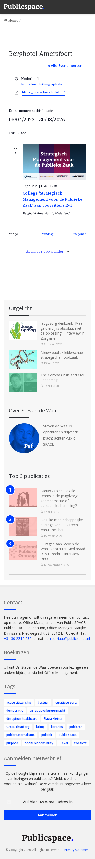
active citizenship (18, 702)
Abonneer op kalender (45, 251)
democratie (14, 710)
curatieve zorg (66, 702)
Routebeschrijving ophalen (42, 84)
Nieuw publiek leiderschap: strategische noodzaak (62, 355)
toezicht (80, 743)
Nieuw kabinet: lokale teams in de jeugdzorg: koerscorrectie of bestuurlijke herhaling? (59, 498)
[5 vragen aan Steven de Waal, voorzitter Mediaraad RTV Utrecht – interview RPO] (23, 550)
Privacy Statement (77, 850)
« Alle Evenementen (65, 65)
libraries (57, 727)
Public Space (68, 735)
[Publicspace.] (24, 7)
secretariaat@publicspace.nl (67, 638)
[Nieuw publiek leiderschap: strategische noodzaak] (23, 359)
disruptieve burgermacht (47, 710)
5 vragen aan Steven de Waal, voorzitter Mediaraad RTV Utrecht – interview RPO (63, 551)
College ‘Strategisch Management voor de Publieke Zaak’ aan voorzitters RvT (52, 199)
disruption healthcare (21, 718)
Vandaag (47, 234)
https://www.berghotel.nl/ (43, 92)
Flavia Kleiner (53, 718)
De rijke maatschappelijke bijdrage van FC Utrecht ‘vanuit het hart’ (62, 524)
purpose (12, 743)
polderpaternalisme (20, 735)
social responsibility (39, 743)
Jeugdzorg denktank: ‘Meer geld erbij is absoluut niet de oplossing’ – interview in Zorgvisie (62, 331)
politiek (46, 735)
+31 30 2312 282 (17, 638)
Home (12, 20)
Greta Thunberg (18, 727)
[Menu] (88, 5)
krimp (40, 727)
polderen (75, 727)
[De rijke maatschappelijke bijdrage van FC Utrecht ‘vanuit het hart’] (23, 526)
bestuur (43, 702)
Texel (64, 743)
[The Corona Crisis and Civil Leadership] (23, 382)
